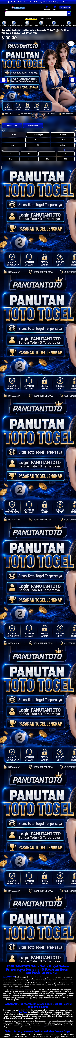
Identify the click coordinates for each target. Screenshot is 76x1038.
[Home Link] (18, 8)
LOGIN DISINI (33, 125)
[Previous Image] (3, 80)
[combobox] (36, 13)
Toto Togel (23, 1012)
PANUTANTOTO (8, 977)
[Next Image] (72, 80)
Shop (6, 9)
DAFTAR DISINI (12, 125)
